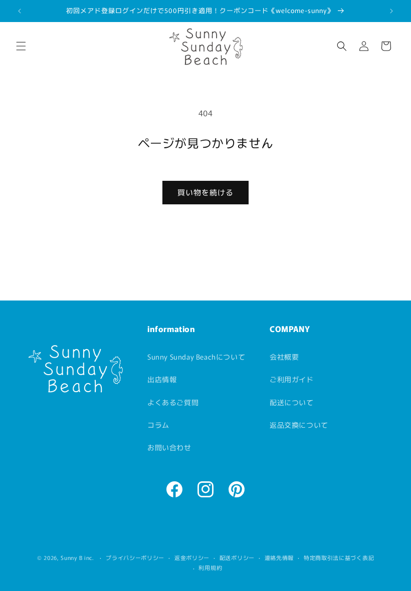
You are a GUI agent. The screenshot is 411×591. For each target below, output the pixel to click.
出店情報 (161, 379)
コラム (158, 425)
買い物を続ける (205, 192)
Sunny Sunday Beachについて (196, 357)
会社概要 (284, 357)
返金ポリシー (192, 557)
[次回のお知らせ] (391, 11)
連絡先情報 (279, 557)
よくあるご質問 (172, 402)
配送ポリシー (237, 557)
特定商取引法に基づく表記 (339, 557)
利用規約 (210, 567)
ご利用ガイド (292, 379)
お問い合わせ (169, 447)
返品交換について (299, 425)
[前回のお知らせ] (20, 11)
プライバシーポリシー (135, 557)
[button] (21, 46)
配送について (292, 402)
